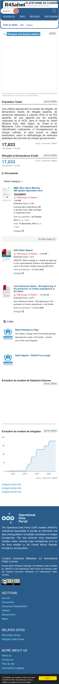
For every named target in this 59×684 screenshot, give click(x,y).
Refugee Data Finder (13, 639)
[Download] (6, 193)
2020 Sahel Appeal (23, 250)
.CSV (46, 101)
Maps (5, 618)
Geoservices (8, 614)
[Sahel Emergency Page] (7, 334)
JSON (51, 33)
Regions (34, 16)
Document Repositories (14, 606)
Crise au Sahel (10, 24)
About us (6, 655)
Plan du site (8, 663)
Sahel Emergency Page (27, 329)
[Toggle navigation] (54, 11)
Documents (8, 602)
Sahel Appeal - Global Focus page (32, 355)
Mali (22, 24)
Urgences (9, 16)
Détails (34, 197)
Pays (22, 16)
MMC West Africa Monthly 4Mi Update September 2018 (28, 189)
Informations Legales (13, 668)
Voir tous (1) (48, 239)
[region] (29, 61)
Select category (12, 181)
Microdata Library (11, 635)
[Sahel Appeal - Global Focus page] (7, 359)
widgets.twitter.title (11, 484)
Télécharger (22, 197)
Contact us (7, 659)
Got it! (48, 678)
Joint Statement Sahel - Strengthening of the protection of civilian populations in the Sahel (35, 289)
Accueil (6, 598)
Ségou (29, 24)
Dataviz (6, 610)
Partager (18, 230)
